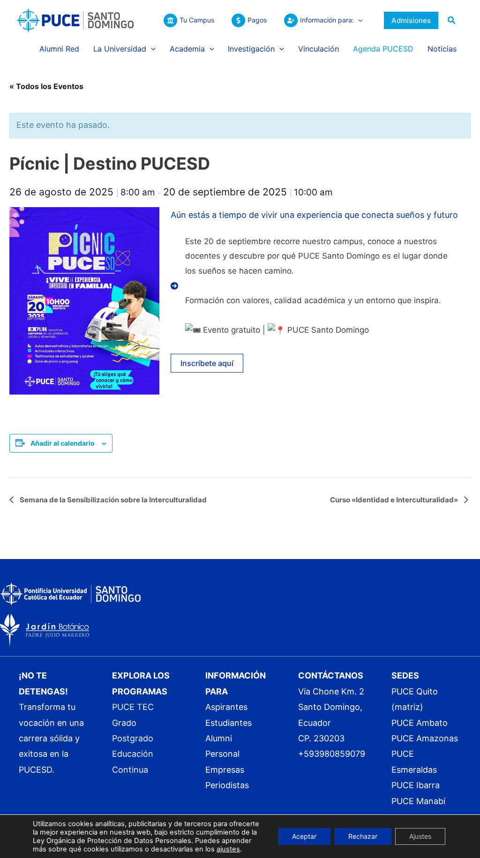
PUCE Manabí (418, 801)
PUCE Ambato (419, 723)
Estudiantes (228, 723)
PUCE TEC (133, 707)
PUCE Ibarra (415, 785)
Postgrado (132, 738)
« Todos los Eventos (46, 86)
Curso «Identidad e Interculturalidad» (394, 499)
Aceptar (304, 836)
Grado (124, 723)
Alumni (218, 738)
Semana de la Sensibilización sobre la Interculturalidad (112, 499)
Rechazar (362, 836)
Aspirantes (226, 707)
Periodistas (227, 785)
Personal (222, 754)
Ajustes (420, 836)
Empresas (224, 770)
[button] (358, 20)
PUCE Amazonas (424, 738)
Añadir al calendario (62, 443)
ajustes (228, 849)
